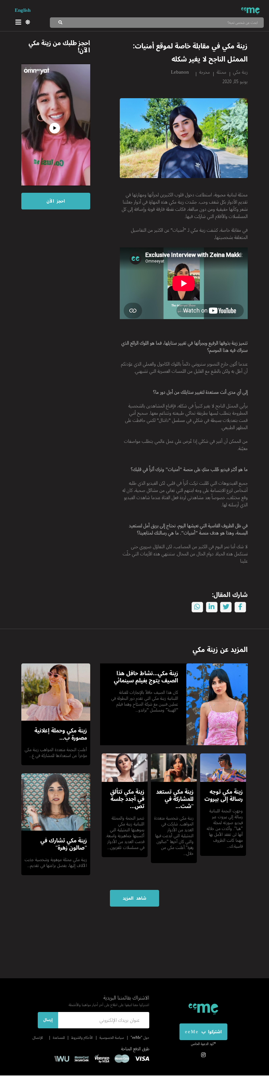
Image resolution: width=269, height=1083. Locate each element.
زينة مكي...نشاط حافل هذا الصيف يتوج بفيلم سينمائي (146, 677)
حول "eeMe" (140, 1038)
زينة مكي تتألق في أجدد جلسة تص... (127, 798)
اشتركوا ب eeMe (203, 1032)
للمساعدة (59, 1038)
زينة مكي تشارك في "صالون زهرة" (63, 844)
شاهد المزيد (134, 898)
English (23, 10)
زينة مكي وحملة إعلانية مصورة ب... (60, 734)
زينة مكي (240, 72)
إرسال (47, 1020)
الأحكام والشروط (82, 1038)
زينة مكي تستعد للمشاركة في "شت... (175, 798)
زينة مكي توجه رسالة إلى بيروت (223, 795)
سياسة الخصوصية (111, 1038)
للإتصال (37, 1038)
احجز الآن (56, 201)
